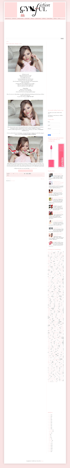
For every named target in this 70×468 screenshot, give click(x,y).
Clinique (62, 275)
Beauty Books (54, 260)
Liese (48, 319)
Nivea (56, 340)
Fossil (52, 299)
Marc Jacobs (50, 331)
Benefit (49, 262)
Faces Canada (61, 293)
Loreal (61, 323)
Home (26, 178)
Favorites (56, 296)
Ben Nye (61, 261)
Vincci (53, 376)
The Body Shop (50, 371)
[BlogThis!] (27, 173)
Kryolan (50, 316)
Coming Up (50, 278)
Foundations (57, 299)
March (50, 438)
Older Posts (42, 178)
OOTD (49, 342)
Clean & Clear (53, 275)
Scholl (54, 356)
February (50, 440)
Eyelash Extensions (51, 290)
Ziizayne (49, 381)
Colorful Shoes (56, 277)
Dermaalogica (49, 284)
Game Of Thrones (60, 300)
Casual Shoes (57, 272)
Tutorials (60, 373)
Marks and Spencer (56, 331)
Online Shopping (58, 342)
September (51, 431)
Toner (50, 372)
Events (57, 288)
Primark (49, 351)
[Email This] (26, 173)
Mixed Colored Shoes (61, 335)
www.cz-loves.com (33, 168)
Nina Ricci (53, 340)
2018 (50, 424)
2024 (50, 414)
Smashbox (53, 363)
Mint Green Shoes (54, 335)
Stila (54, 364)
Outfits (56, 343)
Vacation (58, 374)
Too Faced (60, 372)
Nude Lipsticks (50, 341)
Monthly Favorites (56, 336)
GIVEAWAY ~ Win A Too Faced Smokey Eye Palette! (57, 174)
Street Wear (49, 365)
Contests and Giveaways (57, 279)
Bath (62, 258)
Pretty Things (60, 350)
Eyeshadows (55, 291)
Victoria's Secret (60, 375)
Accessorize (58, 252)
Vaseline (52, 375)
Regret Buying (61, 353)
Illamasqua (60, 310)
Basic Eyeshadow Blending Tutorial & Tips (57, 227)
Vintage (57, 376)
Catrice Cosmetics (51, 273)
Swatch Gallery (49, 18)
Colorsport (61, 277)
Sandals (60, 355)
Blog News (52, 265)
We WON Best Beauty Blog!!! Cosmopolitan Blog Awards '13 (58, 198)
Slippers (62, 362)
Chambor (62, 273)
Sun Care (54, 366)
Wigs (58, 378)
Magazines (56, 325)
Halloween (62, 306)
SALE (51, 355)
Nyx (61, 341)
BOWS (49, 257)
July (49, 434)
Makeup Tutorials (20, 18)
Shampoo (53, 357)
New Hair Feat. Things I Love (14, 43)
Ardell (50, 256)
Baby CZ (53, 257)
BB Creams (60, 256)
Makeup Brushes (56, 327)
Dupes (53, 286)
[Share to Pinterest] (30, 173)
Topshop (49, 373)
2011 (50, 448)
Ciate (59, 274)
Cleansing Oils (58, 275)
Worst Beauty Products (52, 379)
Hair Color (62, 303)
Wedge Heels (57, 377)
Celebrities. (57, 273)
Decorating (60, 283)
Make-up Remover (58, 326)
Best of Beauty (51, 263)
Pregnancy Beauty (60, 349)
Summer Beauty (60, 365)
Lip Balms (50, 320)
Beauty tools (50, 261)
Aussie (53, 256)
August (50, 433)
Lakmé (50, 318)
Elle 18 (53, 287)
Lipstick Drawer (38, 18)
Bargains (59, 258)
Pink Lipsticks (54, 348)
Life (51, 319)
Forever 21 (57, 298)
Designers (49, 285)
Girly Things (57, 301)
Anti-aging (62, 255)
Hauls (49, 308)
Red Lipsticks (55, 353)
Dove (49, 286)
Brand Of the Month (57, 270)
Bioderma (52, 264)
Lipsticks (56, 322)
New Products (55, 339)
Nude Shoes (57, 341)
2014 (50, 443)
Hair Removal (51, 305)
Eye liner (56, 289)
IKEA (53, 310)
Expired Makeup (61, 288)
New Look (49, 339)
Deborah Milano (50, 283)
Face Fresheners (50, 293)
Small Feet (49, 363)
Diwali (53, 285)
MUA (55, 324)
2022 (50, 417)
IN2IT (56, 310)
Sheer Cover (57, 357)
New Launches (58, 338)
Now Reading (60, 340)
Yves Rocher (54, 380)
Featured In (14, 18)
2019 (50, 422)
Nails (60, 337)
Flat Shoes (55, 297)
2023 (50, 416)
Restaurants (49, 354)
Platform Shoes (61, 348)
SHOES (8, 176)
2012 (50, 446)
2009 (50, 451)
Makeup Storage (61, 329)
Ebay (61, 286)
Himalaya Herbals (56, 309)
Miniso (49, 335)
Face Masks (56, 293)
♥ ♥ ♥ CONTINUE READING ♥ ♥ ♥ (25, 170)
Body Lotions (60, 266)
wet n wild (54, 381)
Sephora (49, 357)
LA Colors (58, 316)
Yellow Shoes (49, 380)
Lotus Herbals (50, 324)
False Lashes (60, 294)
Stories (62, 364)
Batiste (49, 259)
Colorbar (49, 277)
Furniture (52, 300)
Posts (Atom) (13, 180)
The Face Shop (56, 371)
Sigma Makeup (53, 360)
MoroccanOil (62, 336)
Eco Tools (49, 287)
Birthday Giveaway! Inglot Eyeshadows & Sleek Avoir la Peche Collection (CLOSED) (58, 190)
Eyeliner (49, 291)
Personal (55, 346)
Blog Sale (57, 265)
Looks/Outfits (27, 18)
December (51, 430)
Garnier (49, 301)
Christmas (55, 274)
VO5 (55, 374)
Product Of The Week (60, 351)
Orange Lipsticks (50, 343)
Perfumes (49, 346)
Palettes (60, 343)
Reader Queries (58, 352)
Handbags (56, 307)
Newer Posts (9, 178)
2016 (50, 427)
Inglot (56, 311)
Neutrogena (52, 338)
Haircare (52, 306)
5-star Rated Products (52, 251)
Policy (59, 18)
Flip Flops (59, 297)
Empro (56, 287)
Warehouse (61, 376)
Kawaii (54, 314)
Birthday (59, 264)
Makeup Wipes (58, 330)
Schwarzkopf (58, 356)
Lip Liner (56, 320)
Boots (58, 269)
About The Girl (7, 18)
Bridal (62, 270)
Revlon (53, 354)
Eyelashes (56, 290)
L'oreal (54, 316)
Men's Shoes (55, 334)
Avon (56, 256)
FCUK (49, 292)
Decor (55, 283)
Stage (51, 364)
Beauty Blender (57, 259)
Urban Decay (50, 374)
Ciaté (62, 274)
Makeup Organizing (56, 328)
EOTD (57, 286)
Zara (61, 380)
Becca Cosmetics (57, 261)
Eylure (62, 291)
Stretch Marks (54, 365)
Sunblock (59, 366)
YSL (58, 379)
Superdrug (51, 367)
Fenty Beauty (50, 297)
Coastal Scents (51, 276)
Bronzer (49, 271)
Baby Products (59, 257)
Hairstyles (57, 306)
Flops (62, 297)
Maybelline (56, 333)
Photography (50, 347)
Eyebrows (62, 289)
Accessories (50, 252)
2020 (50, 421)
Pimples (50, 348)
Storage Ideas (57, 364)
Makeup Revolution (54, 329)
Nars (48, 338)
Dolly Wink (62, 285)
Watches (49, 377)
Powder (53, 349)
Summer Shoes (50, 366)
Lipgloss (49, 322)
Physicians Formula (56, 347)
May (49, 436)
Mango (62, 330)
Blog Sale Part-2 (56, 205)
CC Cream (61, 271)
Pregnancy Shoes (50, 350)
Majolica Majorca (61, 325)
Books (55, 269)
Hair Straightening (58, 305)
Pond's (49, 349)
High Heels (61, 308)
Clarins (49, 275)
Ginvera (53, 301)
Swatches (56, 367)
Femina (63, 296)
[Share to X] (28, 173)
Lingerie (61, 319)
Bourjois (62, 269)
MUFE (59, 324)
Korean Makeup (53, 315)
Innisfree (61, 311)
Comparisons (55, 278)
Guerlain (52, 303)
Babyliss (52, 258)
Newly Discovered (60, 339)
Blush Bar (44, 18)
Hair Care (56, 303)
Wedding (52, 377)
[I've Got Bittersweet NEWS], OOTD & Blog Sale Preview (58, 221)
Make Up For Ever (51, 326)
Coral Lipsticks (54, 280)
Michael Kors (61, 334)
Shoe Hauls (61, 357)
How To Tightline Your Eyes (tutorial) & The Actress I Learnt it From (58, 234)
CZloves (55, 18)
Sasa (62, 355)
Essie (48, 288)
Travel (57, 373)
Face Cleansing (53, 292)
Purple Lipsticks (51, 352)
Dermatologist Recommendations (57, 284)
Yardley (62, 379)
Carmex (53, 272)
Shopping (56, 359)
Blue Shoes (61, 265)
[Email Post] (24, 173)
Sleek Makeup (56, 362)
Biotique (56, 264)
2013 (50, 445)
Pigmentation (62, 347)
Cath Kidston (62, 272)
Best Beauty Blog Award (55, 262)
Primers (53, 351)
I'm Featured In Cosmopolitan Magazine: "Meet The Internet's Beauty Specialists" (58, 212)
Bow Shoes (51, 270)
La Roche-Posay (52, 317)
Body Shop (54, 267)
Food (48, 298)
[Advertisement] (35, 28)
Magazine (51, 325)
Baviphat (52, 259)
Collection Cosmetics (58, 276)
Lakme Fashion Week (60, 317)
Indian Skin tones (51, 311)
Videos (49, 376)
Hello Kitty (56, 308)
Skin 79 (62, 360)
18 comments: (21, 173)
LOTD (62, 316)
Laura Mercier (60, 318)
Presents (55, 350)
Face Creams (60, 292)
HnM (61, 309)
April (50, 437)
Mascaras (62, 331)
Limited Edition (56, 319)
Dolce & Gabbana (57, 285)
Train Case (53, 373)
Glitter (49, 302)
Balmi (55, 258)
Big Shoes (57, 263)
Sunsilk (63, 366)
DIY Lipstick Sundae (56, 241)
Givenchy (61, 301)
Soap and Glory (58, 363)
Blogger (42, 460)
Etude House (52, 288)
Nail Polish (55, 337)
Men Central (51, 334)
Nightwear (49, 340)
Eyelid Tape (61, 290)
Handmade (61, 307)
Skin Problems (60, 361)
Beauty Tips (60, 260)
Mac (63, 324)
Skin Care (50, 361)
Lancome (55, 318)
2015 (50, 428)
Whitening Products (53, 378)
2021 (50, 419)
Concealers (60, 278)
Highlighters (50, 309)
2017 (50, 425)
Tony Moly (54, 372)
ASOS (61, 251)
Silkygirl (58, 360)
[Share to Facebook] (29, 173)
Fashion (49, 296)
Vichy (55, 375)
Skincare (32, 18)
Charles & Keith (51, 274)
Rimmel (58, 354)
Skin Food (55, 361)
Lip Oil (61, 320)
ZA (58, 380)
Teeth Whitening (51, 370)
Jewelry (49, 314)
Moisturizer (50, 336)
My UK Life (51, 337)
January (50, 441)
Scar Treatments (50, 356)
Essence (62, 287)
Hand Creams (51, 307)
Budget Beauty (55, 271)
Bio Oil (60, 263)
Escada (59, 287)
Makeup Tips (51, 330)
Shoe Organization (50, 359)
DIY (61, 281)
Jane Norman (60, 312)
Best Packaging (62, 262)
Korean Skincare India (60, 315)
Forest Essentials (53, 298)
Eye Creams (51, 289)
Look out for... (54, 323)
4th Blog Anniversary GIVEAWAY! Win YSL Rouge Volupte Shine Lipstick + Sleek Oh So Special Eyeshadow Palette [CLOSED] (58, 183)
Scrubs (62, 356)
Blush (49, 266)
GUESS (56, 300)
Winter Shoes (62, 378)
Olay (53, 342)
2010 (50, 450)
